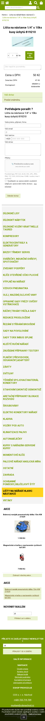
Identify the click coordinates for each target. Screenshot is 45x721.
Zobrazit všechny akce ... (22, 575)
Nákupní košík (22, 674)
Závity (7, 366)
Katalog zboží (22, 672)
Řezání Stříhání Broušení (19, 324)
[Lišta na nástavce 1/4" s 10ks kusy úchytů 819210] (22, 42)
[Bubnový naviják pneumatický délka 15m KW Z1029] (22, 527)
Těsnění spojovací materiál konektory (21, 381)
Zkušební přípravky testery (21, 350)
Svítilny (8, 373)
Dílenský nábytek (14, 220)
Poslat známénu (12, 100)
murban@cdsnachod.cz (22, 705)
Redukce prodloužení (16, 317)
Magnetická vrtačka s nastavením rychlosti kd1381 (22, 546)
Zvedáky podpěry (14, 268)
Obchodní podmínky (22, 677)
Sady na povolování (15, 330)
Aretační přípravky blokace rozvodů (21, 398)
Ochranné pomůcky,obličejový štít (19, 483)
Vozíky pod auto (13, 425)
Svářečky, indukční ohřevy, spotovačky (20, 260)
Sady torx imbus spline (18, 337)
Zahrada (8, 474)
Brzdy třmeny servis (16, 252)
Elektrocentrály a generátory (15, 244)
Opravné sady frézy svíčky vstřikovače (20, 303)
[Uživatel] (31, 3)
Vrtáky (7, 500)
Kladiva (7, 418)
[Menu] (2, 3)
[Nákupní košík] (42, 3)
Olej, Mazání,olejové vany (20, 294)
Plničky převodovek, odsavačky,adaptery (16, 359)
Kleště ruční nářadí (15, 344)
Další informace (35, 714)
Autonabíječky (12, 438)
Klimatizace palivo (15, 432)
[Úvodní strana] (8, 3)
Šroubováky (11, 405)
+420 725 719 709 (22, 700)
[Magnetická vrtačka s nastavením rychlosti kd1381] (22, 557)
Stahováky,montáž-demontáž (22, 389)
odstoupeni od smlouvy (22, 683)
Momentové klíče (14, 454)
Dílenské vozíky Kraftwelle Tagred (20, 228)
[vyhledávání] (37, 3)
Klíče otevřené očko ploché (20, 275)
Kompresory (11, 236)
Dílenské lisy (11, 213)
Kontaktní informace (22, 680)
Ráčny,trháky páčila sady (19, 311)
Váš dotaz (9, 95)
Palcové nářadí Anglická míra (22, 461)
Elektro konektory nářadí (20, 412)
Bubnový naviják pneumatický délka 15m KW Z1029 (22, 516)
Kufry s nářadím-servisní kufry (19, 447)
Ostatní (8, 468)
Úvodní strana (22, 669)
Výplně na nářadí (14, 281)
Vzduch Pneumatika (15, 288)
